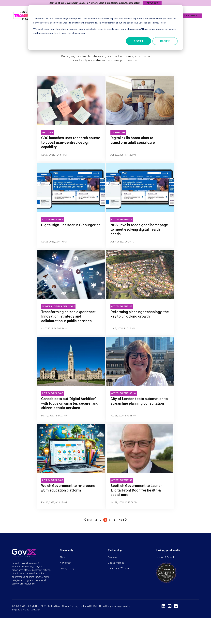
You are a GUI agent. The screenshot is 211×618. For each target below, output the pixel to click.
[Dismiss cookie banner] (176, 12)
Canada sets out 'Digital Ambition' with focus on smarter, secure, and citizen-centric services (69, 403)
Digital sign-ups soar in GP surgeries (71, 225)
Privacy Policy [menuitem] (67, 568)
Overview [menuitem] (112, 557)
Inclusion (47, 132)
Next (121, 519)
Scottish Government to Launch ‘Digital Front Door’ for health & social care (136, 490)
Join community (192, 15)
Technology (118, 132)
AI (135, 393)
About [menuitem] (63, 557)
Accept (138, 41)
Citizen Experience (52, 219)
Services (47, 306)
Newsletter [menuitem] (65, 562)
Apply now (152, 3)
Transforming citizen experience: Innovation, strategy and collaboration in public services (68, 316)
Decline (165, 41)
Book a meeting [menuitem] (116, 562)
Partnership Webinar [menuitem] (118, 568)
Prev (89, 519)
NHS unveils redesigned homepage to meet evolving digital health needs (139, 229)
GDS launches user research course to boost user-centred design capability (70, 142)
